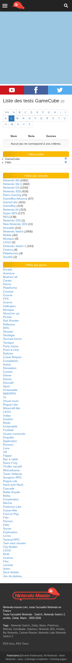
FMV (6, 525)
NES (6, 216)
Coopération (11, 499)
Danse (7, 375)
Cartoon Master (28, 632)
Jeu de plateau (12, 576)
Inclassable (10, 390)
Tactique (8, 342)
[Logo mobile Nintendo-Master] (12, 5)
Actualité (8, 227)
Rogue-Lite (10, 481)
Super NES (10, 213)
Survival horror (12, 338)
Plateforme (10, 287)
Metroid (7, 629)
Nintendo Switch (13, 231)
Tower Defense (12, 473)
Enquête (8, 437)
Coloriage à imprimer (36, 659)
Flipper (7, 455)
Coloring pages (58, 659)
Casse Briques (12, 357)
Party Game (10, 346)
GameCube (10, 202)
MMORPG (9, 393)
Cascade (8, 488)
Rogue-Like (10, 404)
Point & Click (11, 349)
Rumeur (8, 444)
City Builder (10, 546)
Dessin (7, 379)
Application (10, 441)
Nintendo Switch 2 (14, 246)
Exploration (10, 532)
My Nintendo (10, 632)
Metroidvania (11, 470)
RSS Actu (8, 643)
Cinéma (8, 249)
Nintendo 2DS (12, 220)
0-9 (7, 112)
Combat (8, 291)
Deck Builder (11, 572)
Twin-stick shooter (14, 543)
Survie (7, 528)
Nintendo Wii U (12, 184)
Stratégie (9, 335)
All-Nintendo (50, 655)
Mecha (7, 503)
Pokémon (52, 625)
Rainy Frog (10, 462)
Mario (42, 625)
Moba (6, 495)
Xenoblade (19, 629)
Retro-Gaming (12, 195)
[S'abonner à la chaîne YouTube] (12, 90)
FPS (6, 298)
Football (8, 430)
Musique (8, 238)
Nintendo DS (11, 187)
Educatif (8, 382)
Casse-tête (10, 510)
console (8, 565)
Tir (4, 397)
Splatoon (32, 629)
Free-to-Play (11, 514)
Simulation (9, 368)
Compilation (10, 360)
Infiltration (9, 306)
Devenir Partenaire (31, 655)
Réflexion (9, 324)
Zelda (34, 625)
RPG (6, 328)
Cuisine (8, 371)
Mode (6, 422)
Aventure (9, 273)
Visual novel (10, 401)
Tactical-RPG (11, 539)
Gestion (8, 419)
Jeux (20, 659)
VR (5, 452)
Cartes (7, 280)
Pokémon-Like (12, 506)
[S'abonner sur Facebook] (36, 90)
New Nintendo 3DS (15, 224)
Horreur (8, 521)
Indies (7, 415)
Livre (6, 448)
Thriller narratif (12, 466)
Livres (7, 535)
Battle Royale (11, 492)
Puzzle (7, 317)
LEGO (7, 242)
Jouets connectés (14, 433)
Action (7, 364)
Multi (6, 554)
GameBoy (9, 205)
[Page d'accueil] (36, 593)
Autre (6, 568)
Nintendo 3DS (12, 191)
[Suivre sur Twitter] (60, 90)
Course (7, 295)
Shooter (8, 331)
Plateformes (10, 253)
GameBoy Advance (15, 198)
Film (6, 517)
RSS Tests (22, 643)
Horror (7, 284)
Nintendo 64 (11, 209)
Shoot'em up (11, 313)
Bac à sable (10, 459)
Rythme (8, 353)
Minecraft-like (11, 408)
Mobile (7, 235)
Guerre (7, 302)
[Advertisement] (36, 38)
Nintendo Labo (46, 632)
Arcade (7, 269)
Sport (6, 386)
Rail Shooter (11, 320)
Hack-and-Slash (13, 484)
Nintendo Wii (11, 180)
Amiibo (60, 629)
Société (8, 256)
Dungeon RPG (12, 477)
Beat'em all (10, 277)
